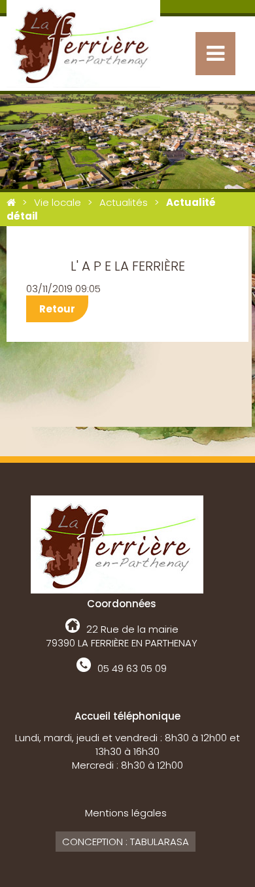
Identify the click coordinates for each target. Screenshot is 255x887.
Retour (57, 309)
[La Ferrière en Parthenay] (11, 202)
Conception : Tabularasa (125, 841)
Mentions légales (126, 813)
